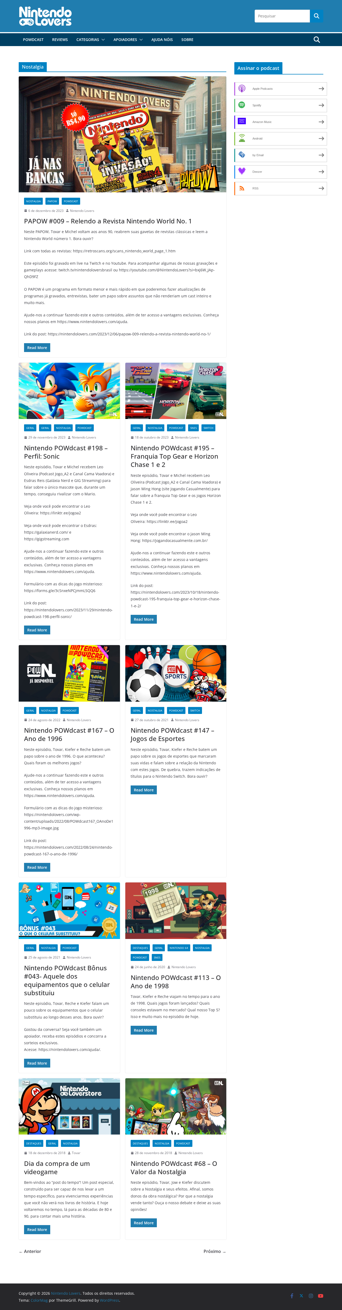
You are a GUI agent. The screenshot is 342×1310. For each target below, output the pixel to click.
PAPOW (52, 201)
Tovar (76, 1153)
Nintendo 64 (179, 948)
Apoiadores (125, 39)
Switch (208, 428)
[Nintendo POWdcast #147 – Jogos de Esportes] (176, 673)
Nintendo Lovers (82, 210)
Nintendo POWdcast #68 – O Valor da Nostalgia (174, 1167)
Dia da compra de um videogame (57, 1167)
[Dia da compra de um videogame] (69, 1106)
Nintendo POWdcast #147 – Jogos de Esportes (172, 734)
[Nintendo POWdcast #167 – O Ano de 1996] (69, 673)
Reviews (60, 39)
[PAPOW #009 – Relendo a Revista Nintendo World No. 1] (122, 134)
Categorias (87, 39)
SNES (193, 428)
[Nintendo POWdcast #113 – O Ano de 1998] (176, 910)
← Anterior (30, 1251)
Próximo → (215, 1251)
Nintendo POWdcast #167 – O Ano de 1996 (69, 734)
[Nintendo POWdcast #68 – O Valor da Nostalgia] (176, 1106)
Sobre (187, 39)
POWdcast (33, 39)
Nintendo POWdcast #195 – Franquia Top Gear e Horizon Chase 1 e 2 (174, 456)
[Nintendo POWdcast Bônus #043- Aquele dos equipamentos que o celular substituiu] (69, 910)
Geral (30, 428)
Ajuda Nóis (162, 39)
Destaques (140, 948)
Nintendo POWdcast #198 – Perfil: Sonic (66, 452)
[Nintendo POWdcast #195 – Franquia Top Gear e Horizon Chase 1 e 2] (176, 391)
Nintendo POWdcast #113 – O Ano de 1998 (176, 981)
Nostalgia (33, 201)
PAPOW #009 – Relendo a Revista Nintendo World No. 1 (108, 220)
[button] (102, 39)
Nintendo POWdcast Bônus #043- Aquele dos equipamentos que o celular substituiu (67, 980)
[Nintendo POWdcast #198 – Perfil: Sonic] (69, 391)
